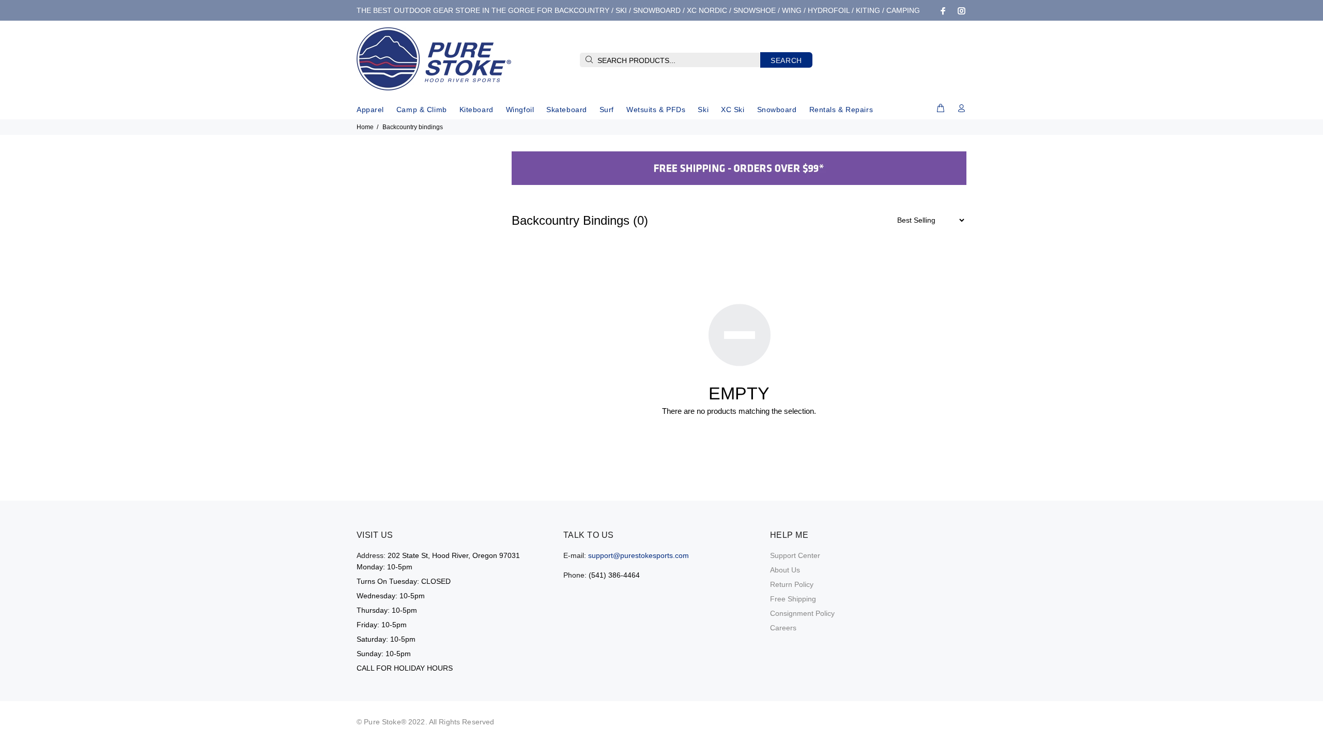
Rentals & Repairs (841, 109)
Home (365, 127)
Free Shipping (793, 599)
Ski (703, 109)
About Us (785, 570)
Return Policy (791, 584)
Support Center (795, 555)
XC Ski (732, 109)
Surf (606, 109)
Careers (783, 628)
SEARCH (786, 60)
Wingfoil (520, 109)
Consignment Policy (802, 613)
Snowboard (777, 109)
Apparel (370, 109)
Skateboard (566, 109)
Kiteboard (476, 109)
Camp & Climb (421, 109)
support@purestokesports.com (638, 555)
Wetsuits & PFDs (655, 109)
